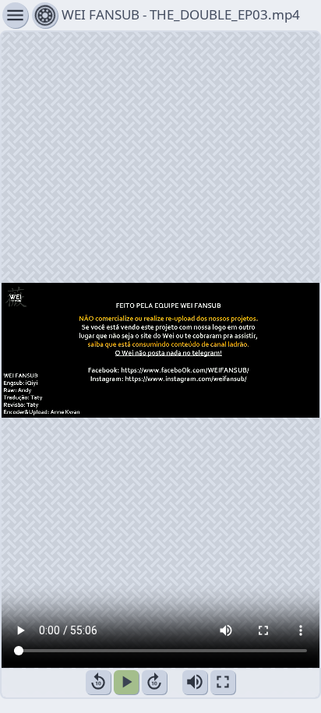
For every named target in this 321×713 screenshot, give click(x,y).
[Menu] (45, 15)
